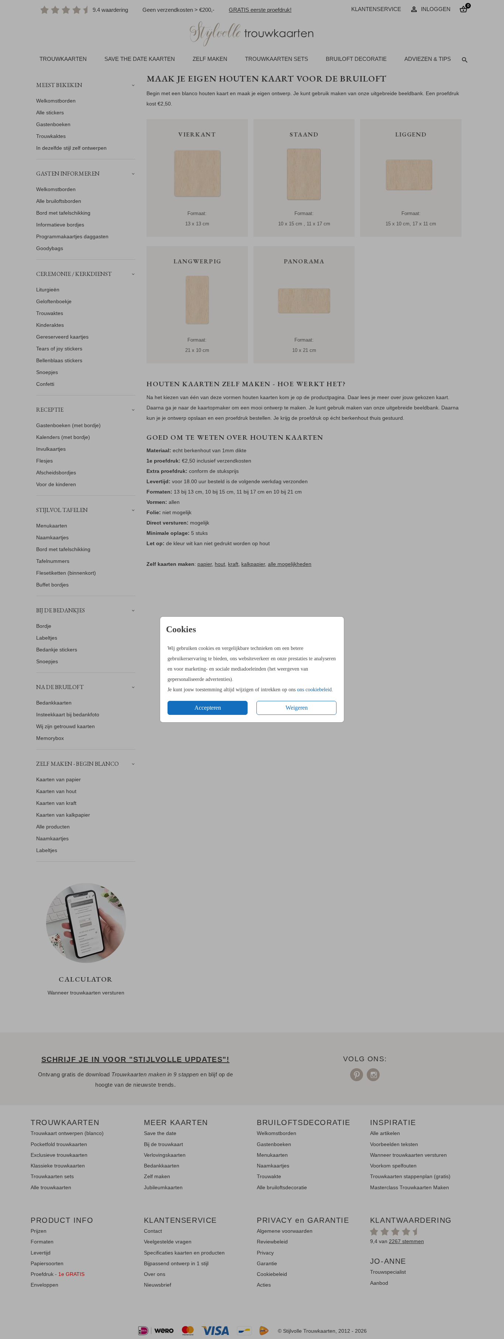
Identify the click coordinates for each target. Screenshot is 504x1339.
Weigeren (297, 708)
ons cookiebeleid (314, 689)
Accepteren (207, 708)
